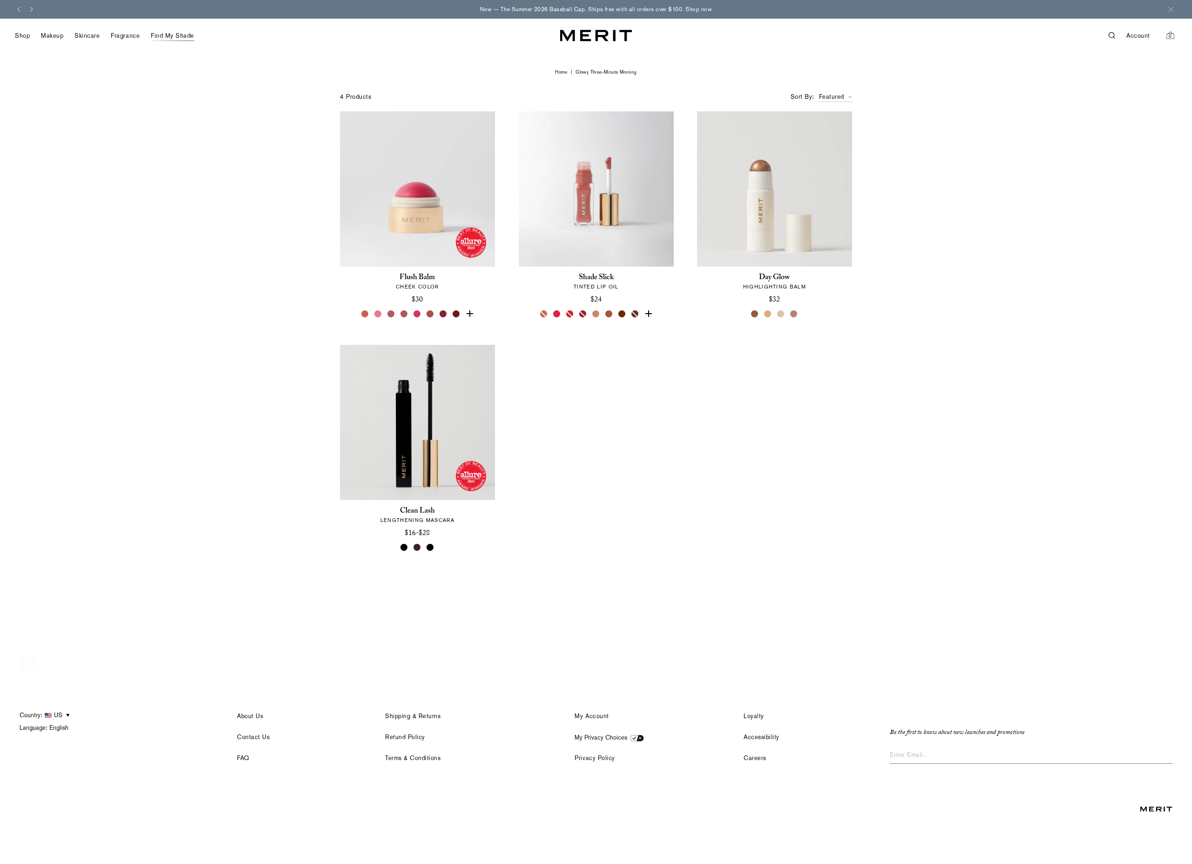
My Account (592, 716)
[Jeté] (544, 314)
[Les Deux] (557, 314)
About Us (250, 716)
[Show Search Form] (1117, 35)
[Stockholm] (378, 314)
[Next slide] (31, 9)
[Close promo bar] (1170, 9)
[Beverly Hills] (365, 314)
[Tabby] (635, 314)
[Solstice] (755, 314)
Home (561, 72)
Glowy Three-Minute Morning (606, 72)
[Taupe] (596, 314)
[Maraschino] (570, 314)
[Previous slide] (18, 9)
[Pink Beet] (648, 314)
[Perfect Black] (404, 547)
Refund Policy (405, 737)
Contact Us (253, 737)
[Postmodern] (456, 314)
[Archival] (391, 314)
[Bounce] (794, 314)
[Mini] (430, 547)
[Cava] (781, 314)
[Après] (443, 314)
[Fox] (430, 314)
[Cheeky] (404, 314)
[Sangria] (622, 314)
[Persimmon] (469, 314)
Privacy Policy (595, 757)
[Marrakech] (609, 314)
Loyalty (754, 716)
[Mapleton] (583, 314)
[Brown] (417, 547)
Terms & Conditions (412, 757)
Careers (755, 757)
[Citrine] (768, 314)
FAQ (243, 757)
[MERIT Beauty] (596, 35)
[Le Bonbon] (417, 314)
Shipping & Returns (412, 716)
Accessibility (761, 737)
